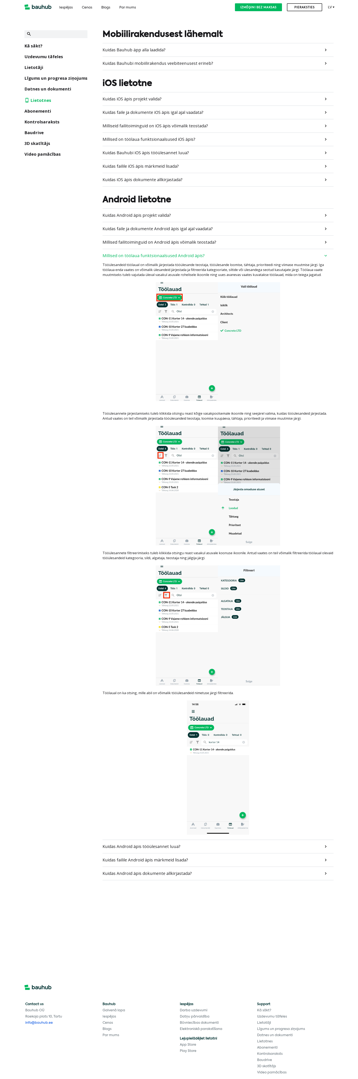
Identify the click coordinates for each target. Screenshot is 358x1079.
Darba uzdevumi (193, 1010)
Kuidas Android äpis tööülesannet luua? (141, 846)
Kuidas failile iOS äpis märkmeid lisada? (141, 166)
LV (330, 7)
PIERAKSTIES (304, 7)
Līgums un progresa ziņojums (55, 78)
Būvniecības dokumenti (199, 1023)
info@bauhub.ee (39, 1023)
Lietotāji (33, 67)
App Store (188, 1044)
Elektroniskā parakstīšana (201, 1029)
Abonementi (37, 111)
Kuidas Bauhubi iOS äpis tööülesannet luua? (146, 152)
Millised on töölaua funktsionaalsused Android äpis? (153, 255)
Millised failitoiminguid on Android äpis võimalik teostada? (159, 242)
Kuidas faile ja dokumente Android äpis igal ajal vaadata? (158, 228)
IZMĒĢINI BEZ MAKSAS (258, 7)
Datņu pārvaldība (194, 1016)
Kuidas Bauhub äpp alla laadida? (134, 50)
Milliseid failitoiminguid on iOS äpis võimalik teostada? (155, 126)
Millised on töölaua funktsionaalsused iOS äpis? (149, 139)
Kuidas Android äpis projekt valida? (137, 215)
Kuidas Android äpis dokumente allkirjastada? (147, 873)
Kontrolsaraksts (41, 122)
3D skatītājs (37, 143)
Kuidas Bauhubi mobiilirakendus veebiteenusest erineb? (158, 63)
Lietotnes (40, 100)
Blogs (105, 7)
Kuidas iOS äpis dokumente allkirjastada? (142, 179)
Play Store (188, 1051)
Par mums (127, 7)
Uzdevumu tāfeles (43, 56)
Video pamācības (42, 154)
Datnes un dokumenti (47, 89)
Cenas (87, 7)
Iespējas (66, 7)
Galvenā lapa (114, 1010)
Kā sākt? (33, 46)
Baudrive (34, 132)
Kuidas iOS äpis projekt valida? (132, 99)
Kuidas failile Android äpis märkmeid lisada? (145, 860)
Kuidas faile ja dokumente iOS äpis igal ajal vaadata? (153, 112)
